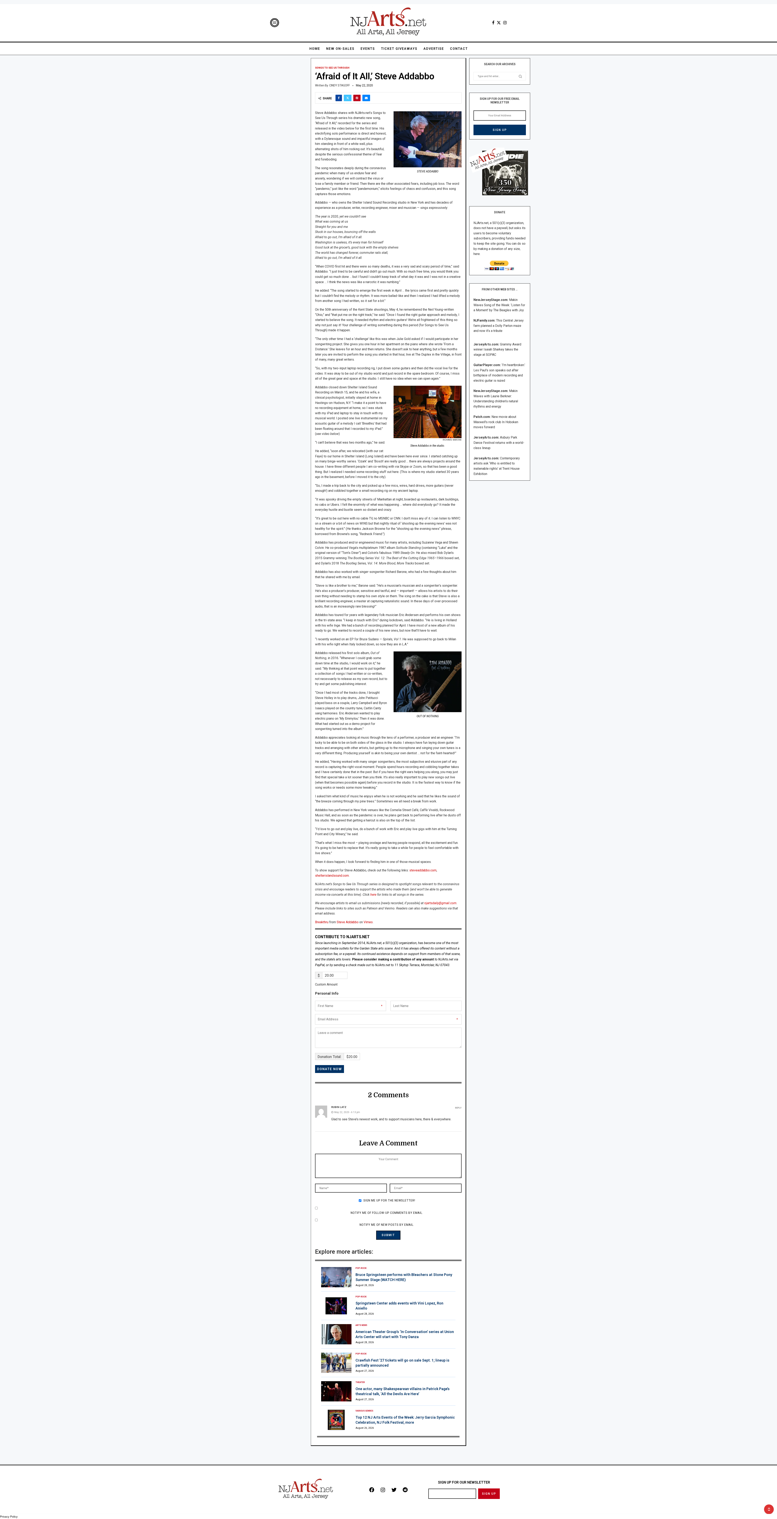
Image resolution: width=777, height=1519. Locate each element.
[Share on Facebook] (338, 98)
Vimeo (368, 922)
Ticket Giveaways (399, 49)
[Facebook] (493, 22)
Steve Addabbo (348, 922)
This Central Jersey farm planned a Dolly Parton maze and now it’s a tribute (498, 326)
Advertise (434, 49)
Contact (459, 49)
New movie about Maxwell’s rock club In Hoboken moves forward (495, 422)
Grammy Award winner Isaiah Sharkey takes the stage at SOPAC (497, 349)
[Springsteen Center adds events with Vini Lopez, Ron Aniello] (336, 1306)
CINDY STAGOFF (339, 85)
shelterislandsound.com (332, 875)
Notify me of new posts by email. (387, 1224)
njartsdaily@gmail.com (440, 903)
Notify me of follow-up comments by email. (387, 1212)
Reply (458, 1108)
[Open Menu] (274, 22)
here (373, 895)
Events (368, 49)
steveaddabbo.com (422, 870)
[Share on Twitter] (347, 98)
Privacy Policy (9, 1516)
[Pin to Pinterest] (357, 98)
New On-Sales (340, 49)
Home (314, 49)
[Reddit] (405, 1490)
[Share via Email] (366, 98)
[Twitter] (499, 22)
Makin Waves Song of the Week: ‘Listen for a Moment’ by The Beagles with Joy (499, 305)
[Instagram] (505, 22)
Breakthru (321, 922)
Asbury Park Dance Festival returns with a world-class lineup (498, 443)
